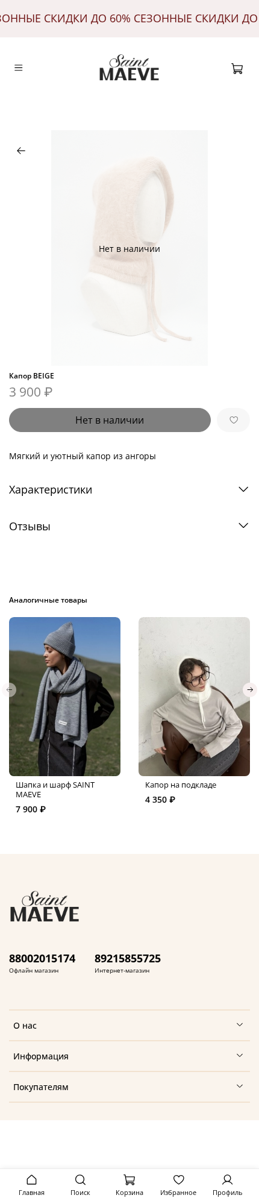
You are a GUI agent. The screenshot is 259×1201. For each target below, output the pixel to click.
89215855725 (128, 958)
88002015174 (42, 958)
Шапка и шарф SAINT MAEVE (55, 790)
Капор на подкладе (180, 785)
